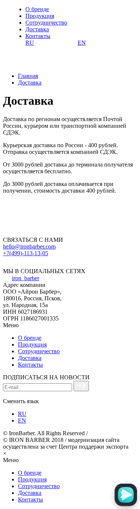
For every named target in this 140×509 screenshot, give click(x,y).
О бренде (37, 9)
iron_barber (25, 278)
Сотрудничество (46, 22)
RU (29, 42)
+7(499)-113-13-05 (25, 253)
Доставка (37, 29)
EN (82, 42)
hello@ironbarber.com (29, 246)
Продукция (39, 16)
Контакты (37, 36)
